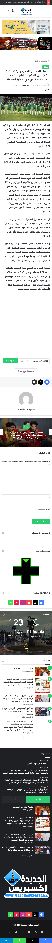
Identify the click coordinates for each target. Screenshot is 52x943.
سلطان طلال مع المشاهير (23, 668)
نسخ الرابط (10, 360)
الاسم (47, 497)
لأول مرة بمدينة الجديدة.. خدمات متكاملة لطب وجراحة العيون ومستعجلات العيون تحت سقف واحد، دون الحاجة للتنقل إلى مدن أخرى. (18, 725)
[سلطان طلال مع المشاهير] (42, 671)
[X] (40, 382)
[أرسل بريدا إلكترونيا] (33, 85)
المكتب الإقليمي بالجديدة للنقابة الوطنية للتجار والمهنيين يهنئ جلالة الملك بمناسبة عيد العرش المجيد (18, 682)
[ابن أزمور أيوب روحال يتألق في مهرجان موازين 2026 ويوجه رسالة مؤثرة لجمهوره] (42, 711)
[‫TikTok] (16, 602)
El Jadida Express (40, 85)
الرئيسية (44, 61)
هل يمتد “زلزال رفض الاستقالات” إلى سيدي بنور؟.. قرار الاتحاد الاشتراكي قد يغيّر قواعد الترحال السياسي (18, 698)
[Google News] (26, 371)
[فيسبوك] (47, 382)
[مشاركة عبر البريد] (34, 382)
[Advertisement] (26, 329)
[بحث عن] (8, 12)
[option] (26, 432)
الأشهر (14, 799)
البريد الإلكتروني (43, 509)
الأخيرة (38, 799)
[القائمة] (3, 12)
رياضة (37, 61)
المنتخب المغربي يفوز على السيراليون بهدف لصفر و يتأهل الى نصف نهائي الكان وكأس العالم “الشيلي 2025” (26, 435)
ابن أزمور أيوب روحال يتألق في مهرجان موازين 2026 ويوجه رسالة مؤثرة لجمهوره (17, 711)
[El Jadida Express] (26, 11)
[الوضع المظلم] (12, 12)
